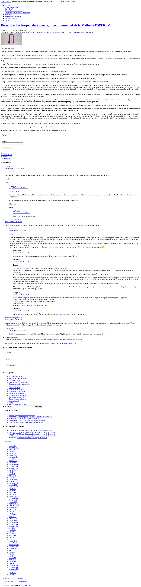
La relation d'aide (14, 388)
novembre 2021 (14, 457)
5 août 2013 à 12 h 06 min (13, 319)
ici (24, 123)
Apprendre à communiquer (14, 11)
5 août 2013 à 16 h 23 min (21, 261)
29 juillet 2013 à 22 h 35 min (14, 168)
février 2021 (13, 461)
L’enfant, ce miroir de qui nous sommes (22, 415)
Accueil (7, 5)
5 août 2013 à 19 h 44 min (21, 294)
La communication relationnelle (19, 384)
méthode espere (60, 32)
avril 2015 (12, 535)
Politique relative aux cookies (66, 343)
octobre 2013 (13, 567)
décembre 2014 (14, 543)
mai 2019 (12, 490)
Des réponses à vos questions (18, 382)
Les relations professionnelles (18, 395)
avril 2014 (12, 558)
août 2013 (12, 571)
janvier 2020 (13, 479)
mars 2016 (12, 517)
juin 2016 (12, 511)
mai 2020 (12, 474)
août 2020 (12, 470)
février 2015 (13, 539)
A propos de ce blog (11, 7)
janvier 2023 (13, 453)
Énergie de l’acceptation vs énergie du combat (24, 418)
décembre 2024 (14, 448)
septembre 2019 (14, 487)
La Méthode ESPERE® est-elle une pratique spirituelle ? (27, 420)
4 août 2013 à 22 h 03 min (17, 231)
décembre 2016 (14, 505)
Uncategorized (14, 401)
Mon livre (8, 14)
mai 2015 (12, 533)
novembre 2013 (14, 565)
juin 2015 (12, 532)
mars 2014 (12, 560)
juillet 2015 (12, 530)
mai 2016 (12, 513)
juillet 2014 (12, 552)
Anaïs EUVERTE (7, 30)
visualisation (89, 32)
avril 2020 (12, 476)
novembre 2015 (14, 522)
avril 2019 (12, 492)
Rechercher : (9, 406)
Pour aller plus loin (11, 18)
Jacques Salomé (49, 32)
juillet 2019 (12, 489)
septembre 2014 (14, 548)
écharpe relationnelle (35, 32)
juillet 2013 (12, 573)
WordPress (26, 585)
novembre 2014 (14, 545)
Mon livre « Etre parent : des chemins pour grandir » (26, 422)
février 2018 (13, 500)
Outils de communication (17, 32)
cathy (6, 166)
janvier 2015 (13, 541)
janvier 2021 (13, 463)
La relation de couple (16, 390)
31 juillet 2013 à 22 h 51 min (18, 188)
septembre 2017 (14, 504)
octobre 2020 (13, 466)
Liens (7, 20)
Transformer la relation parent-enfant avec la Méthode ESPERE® (30, 417)
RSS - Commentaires (20, 582)
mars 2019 (12, 494)
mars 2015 (12, 537)
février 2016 (13, 518)
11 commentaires (6, 155)
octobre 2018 (13, 498)
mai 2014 (12, 556)
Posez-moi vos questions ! (13, 16)
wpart (11, 585)
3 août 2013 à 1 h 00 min (21, 213)
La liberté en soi (6, 158)
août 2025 (12, 446)
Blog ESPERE (6, 2)
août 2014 (12, 550)
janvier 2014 (13, 561)
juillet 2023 (12, 451)
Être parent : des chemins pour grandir (17, 13)
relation (69, 32)
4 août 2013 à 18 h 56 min (13, 222)
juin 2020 (12, 472)
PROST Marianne (15, 436)
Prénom (4, 135)
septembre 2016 (14, 507)
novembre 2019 (14, 483)
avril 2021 (12, 459)
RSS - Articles (18, 578)
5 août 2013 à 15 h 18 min (21, 252)
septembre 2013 (14, 569)
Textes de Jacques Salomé (17, 399)
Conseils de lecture (15, 380)
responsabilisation (78, 32)
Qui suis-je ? (9, 9)
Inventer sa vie (7, 157)
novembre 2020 (14, 464)
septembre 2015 (14, 526)
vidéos (11, 403)
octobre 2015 (13, 524)
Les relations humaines (16, 393)
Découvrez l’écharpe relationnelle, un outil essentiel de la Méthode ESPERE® (56, 25)
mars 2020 (12, 477)
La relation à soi (14, 386)
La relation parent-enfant (17, 391)
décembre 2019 (14, 481)
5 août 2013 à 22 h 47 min (21, 310)
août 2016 (12, 509)
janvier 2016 (13, 520)
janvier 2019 (13, 496)
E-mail (4, 141)
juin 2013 (12, 574)
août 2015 (12, 528)
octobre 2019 (13, 485)
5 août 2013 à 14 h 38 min (17, 330)
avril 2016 (12, 515)
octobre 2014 (13, 546)
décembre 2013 (14, 563)
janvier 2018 (13, 502)
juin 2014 (12, 554)
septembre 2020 (14, 468)
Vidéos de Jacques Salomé (17, 404)
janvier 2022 (13, 455)
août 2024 (12, 449)
